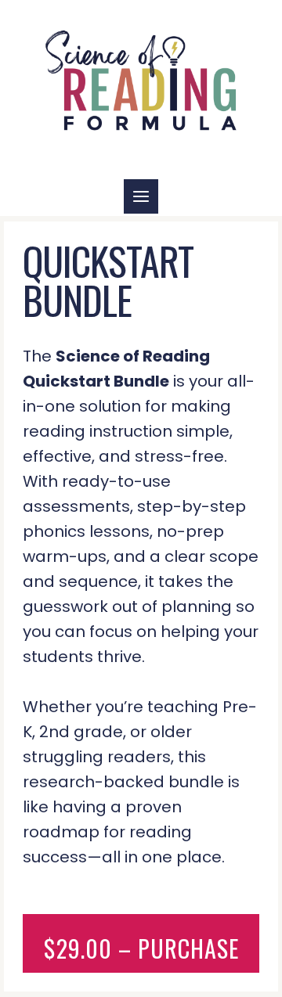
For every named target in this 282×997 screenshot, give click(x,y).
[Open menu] (141, 196)
